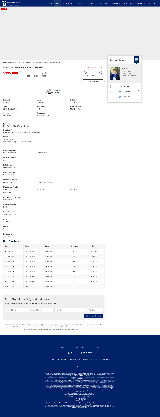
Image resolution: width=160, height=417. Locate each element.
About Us (93, 4)
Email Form (126, 91)
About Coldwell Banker (118, 3)
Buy (57, 4)
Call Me (126, 86)
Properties (65, 3)
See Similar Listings (93, 81)
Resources (104, 4)
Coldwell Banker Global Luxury (140, 3)
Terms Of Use (54, 359)
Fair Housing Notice (103, 359)
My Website (126, 97)
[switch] (85, 74)
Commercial (82, 4)
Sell (73, 4)
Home (51, 3)
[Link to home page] (13, 3)
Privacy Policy (67, 359)
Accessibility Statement (84, 359)
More (157, 4)
